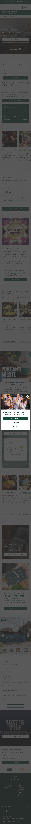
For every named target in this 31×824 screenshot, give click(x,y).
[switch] (27, 413)
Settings (24, 428)
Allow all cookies (15, 433)
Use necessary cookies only (15, 437)
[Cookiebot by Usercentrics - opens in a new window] (23, 385)
